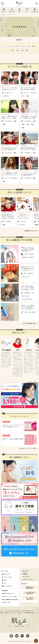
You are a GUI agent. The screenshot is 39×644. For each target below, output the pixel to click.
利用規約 (25, 574)
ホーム (2, 14)
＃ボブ (28, 46)
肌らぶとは (25, 571)
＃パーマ (23, 46)
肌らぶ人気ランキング (8, 593)
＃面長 (26, 50)
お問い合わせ (24, 583)
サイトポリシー (27, 576)
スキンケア (7, 574)
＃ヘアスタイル (16, 46)
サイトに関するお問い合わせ (30, 598)
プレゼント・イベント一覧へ (27, 448)
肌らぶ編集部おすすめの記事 (10, 599)
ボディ (5, 580)
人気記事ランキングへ (30, 230)
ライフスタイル (8, 586)
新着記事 (5, 590)
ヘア (5, 583)
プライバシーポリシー (28, 579)
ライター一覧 (6, 602)
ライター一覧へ (32, 382)
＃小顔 (22, 50)
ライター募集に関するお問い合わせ (29, 593)
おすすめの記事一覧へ (29, 323)
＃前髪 (12, 50)
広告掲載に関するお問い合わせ (29, 587)
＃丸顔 (17, 50)
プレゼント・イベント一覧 (9, 596)
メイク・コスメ (8, 577)
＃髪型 (33, 46)
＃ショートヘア (7, 46)
